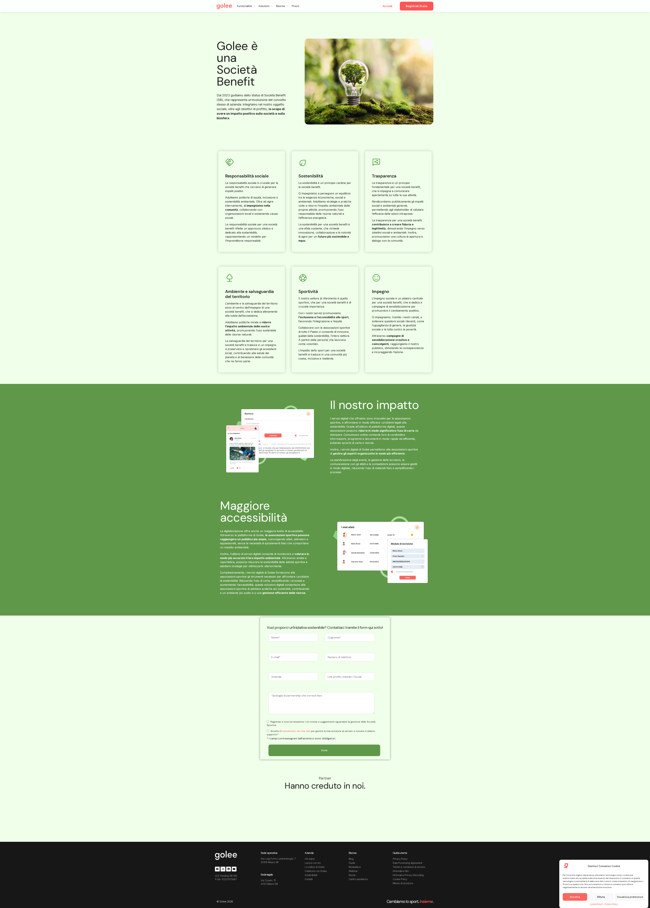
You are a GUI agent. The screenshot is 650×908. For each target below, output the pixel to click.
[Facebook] (217, 869)
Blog (351, 858)
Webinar (353, 871)
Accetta (575, 897)
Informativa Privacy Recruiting (408, 875)
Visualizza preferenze (630, 897)
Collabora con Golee (316, 871)
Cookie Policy (596, 904)
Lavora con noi (312, 862)
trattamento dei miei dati (296, 731)
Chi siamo (310, 858)
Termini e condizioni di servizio (409, 866)
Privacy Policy (611, 904)
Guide (352, 862)
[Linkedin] (228, 869)
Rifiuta (601, 897)
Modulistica (355, 866)
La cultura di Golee (314, 866)
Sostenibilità (311, 875)
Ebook (352, 875)
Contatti (309, 879)
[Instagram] (223, 869)
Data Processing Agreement (407, 862)
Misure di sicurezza (403, 883)
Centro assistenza (358, 879)
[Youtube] (234, 869)
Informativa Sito (401, 871)
